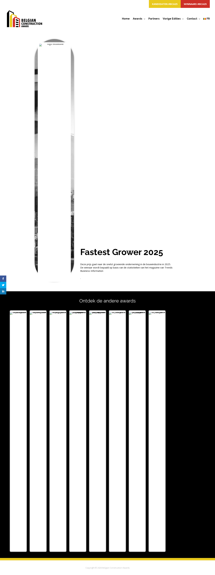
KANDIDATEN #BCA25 (165, 4)
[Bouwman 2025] (18, 431)
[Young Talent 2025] (58, 431)
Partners (154, 18)
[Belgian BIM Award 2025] (117, 431)
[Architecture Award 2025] (157, 431)
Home (126, 18)
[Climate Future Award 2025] (97, 431)
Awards (137, 18)
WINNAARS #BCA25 (195, 4)
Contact (192, 18)
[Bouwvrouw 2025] (38, 431)
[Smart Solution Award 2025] (77, 431)
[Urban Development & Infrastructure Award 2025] (137, 431)
